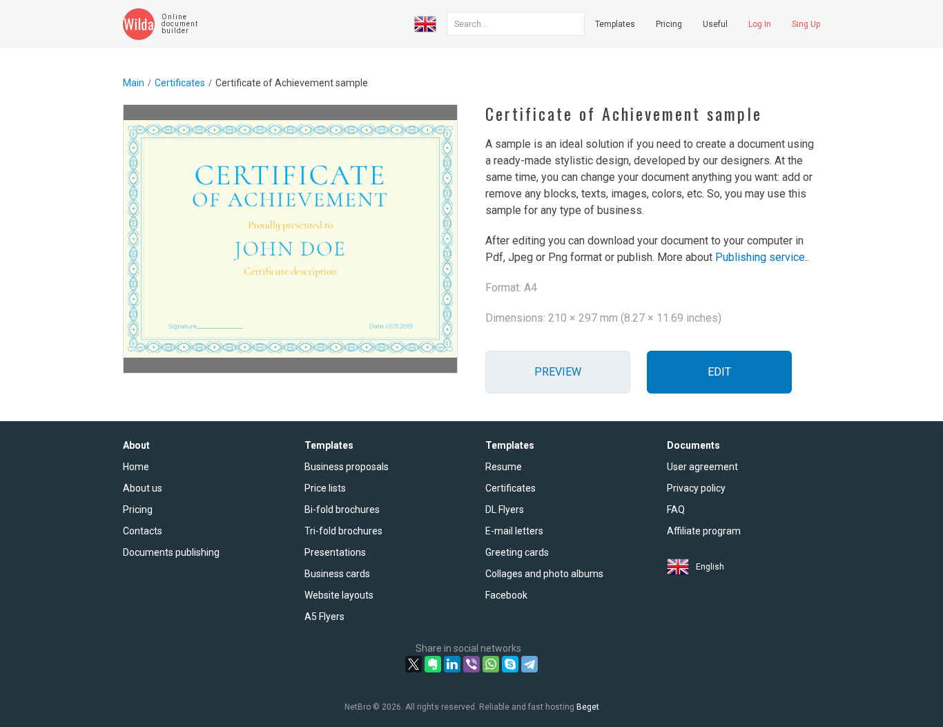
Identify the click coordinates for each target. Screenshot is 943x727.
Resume (503, 466)
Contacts (142, 530)
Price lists (325, 488)
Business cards (337, 573)
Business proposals (346, 466)
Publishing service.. (762, 257)
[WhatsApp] (491, 664)
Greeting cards (517, 552)
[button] (425, 24)
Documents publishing (171, 552)
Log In (759, 24)
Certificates (180, 82)
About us (142, 488)
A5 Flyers (324, 616)
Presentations (335, 552)
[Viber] (471, 664)
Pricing (669, 24)
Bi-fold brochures (342, 509)
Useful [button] (715, 24)
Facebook (506, 595)
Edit (719, 371)
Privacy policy (696, 488)
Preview (557, 371)
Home (136, 466)
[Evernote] (433, 664)
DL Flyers (504, 509)
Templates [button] (615, 24)
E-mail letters (514, 530)
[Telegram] (529, 664)
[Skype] (510, 664)
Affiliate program (704, 530)
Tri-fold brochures (343, 530)
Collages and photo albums (544, 573)
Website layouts (338, 595)
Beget (587, 707)
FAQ (676, 509)
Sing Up (806, 24)
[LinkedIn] (452, 664)
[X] (413, 664)
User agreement (702, 466)
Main (133, 82)
